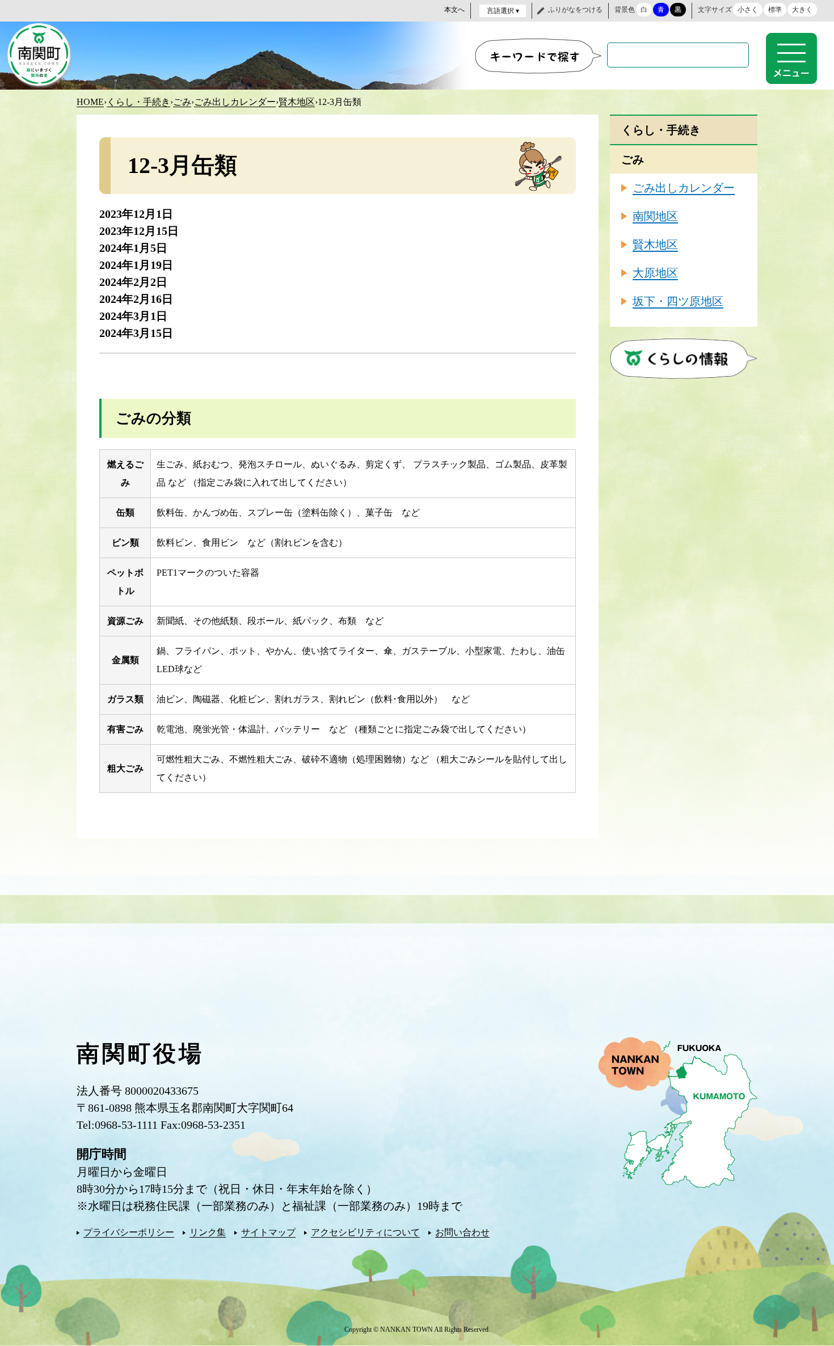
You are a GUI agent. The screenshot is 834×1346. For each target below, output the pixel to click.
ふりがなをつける (575, 10)
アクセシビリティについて (365, 1232)
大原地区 (655, 273)
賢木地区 (297, 102)
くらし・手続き (138, 102)
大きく (802, 10)
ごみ (182, 102)
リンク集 (207, 1232)
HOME (90, 102)
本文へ (454, 10)
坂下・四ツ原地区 (678, 301)
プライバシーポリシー (128, 1232)
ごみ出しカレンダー (235, 102)
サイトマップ (268, 1232)
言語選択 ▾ (503, 11)
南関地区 (655, 216)
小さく (748, 10)
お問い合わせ (462, 1232)
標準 (775, 10)
